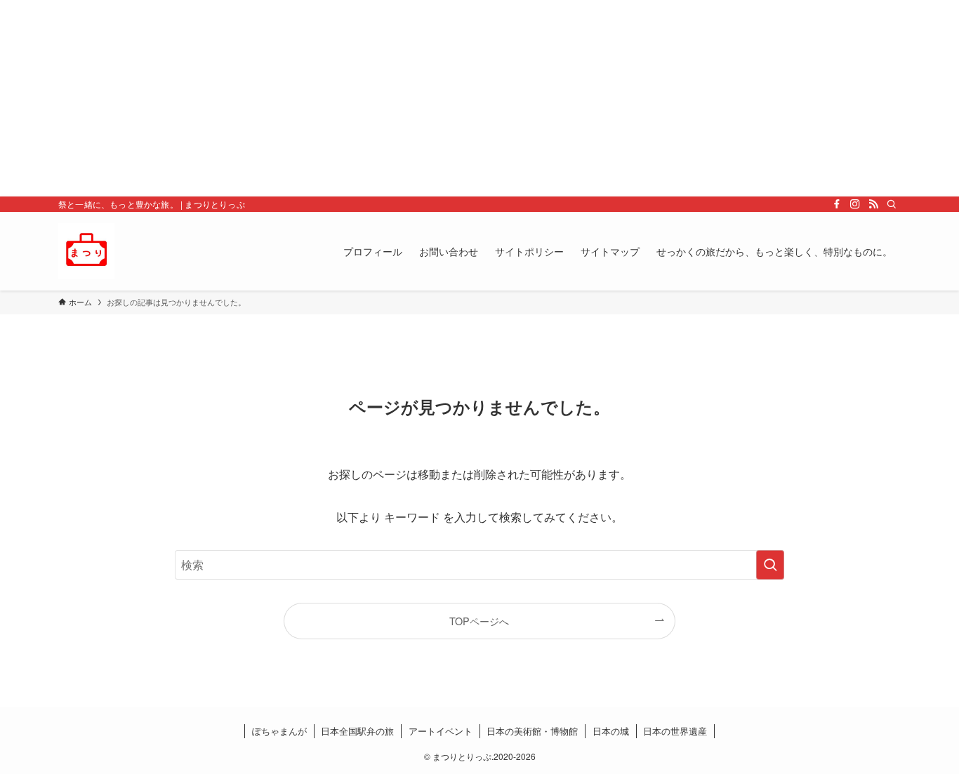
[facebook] (837, 204)
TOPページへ (479, 620)
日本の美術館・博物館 (532, 731)
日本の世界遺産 (675, 731)
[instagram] (855, 204)
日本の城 (611, 731)
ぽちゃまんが (279, 731)
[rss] (873, 204)
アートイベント (440, 731)
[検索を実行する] (770, 565)
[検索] (891, 204)
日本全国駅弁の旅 (357, 731)
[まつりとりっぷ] (86, 251)
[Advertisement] (421, 98)
